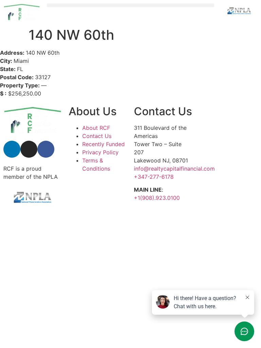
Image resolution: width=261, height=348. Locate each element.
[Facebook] (45, 149)
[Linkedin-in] (11, 149)
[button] (130, 5)
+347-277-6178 (154, 176)
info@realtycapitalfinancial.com (174, 168)
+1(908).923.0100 (157, 197)
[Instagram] (28, 149)
